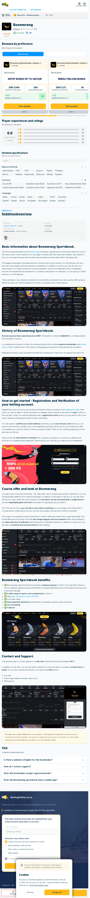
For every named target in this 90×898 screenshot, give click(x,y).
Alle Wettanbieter (17, 10)
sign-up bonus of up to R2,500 (24, 596)
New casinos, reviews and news (20, 849)
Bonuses (13, 894)
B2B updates (13, 853)
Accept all (56, 892)
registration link (72, 410)
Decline (30, 892)
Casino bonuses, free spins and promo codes (26, 842)
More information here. (39, 885)
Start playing (25, 106)
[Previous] (82, 167)
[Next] (85, 167)
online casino (35, 252)
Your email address (11, 827)
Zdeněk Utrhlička (9, 231)
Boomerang (35, 10)
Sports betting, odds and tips (19, 845)
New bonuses (23, 54)
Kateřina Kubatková (10, 226)
